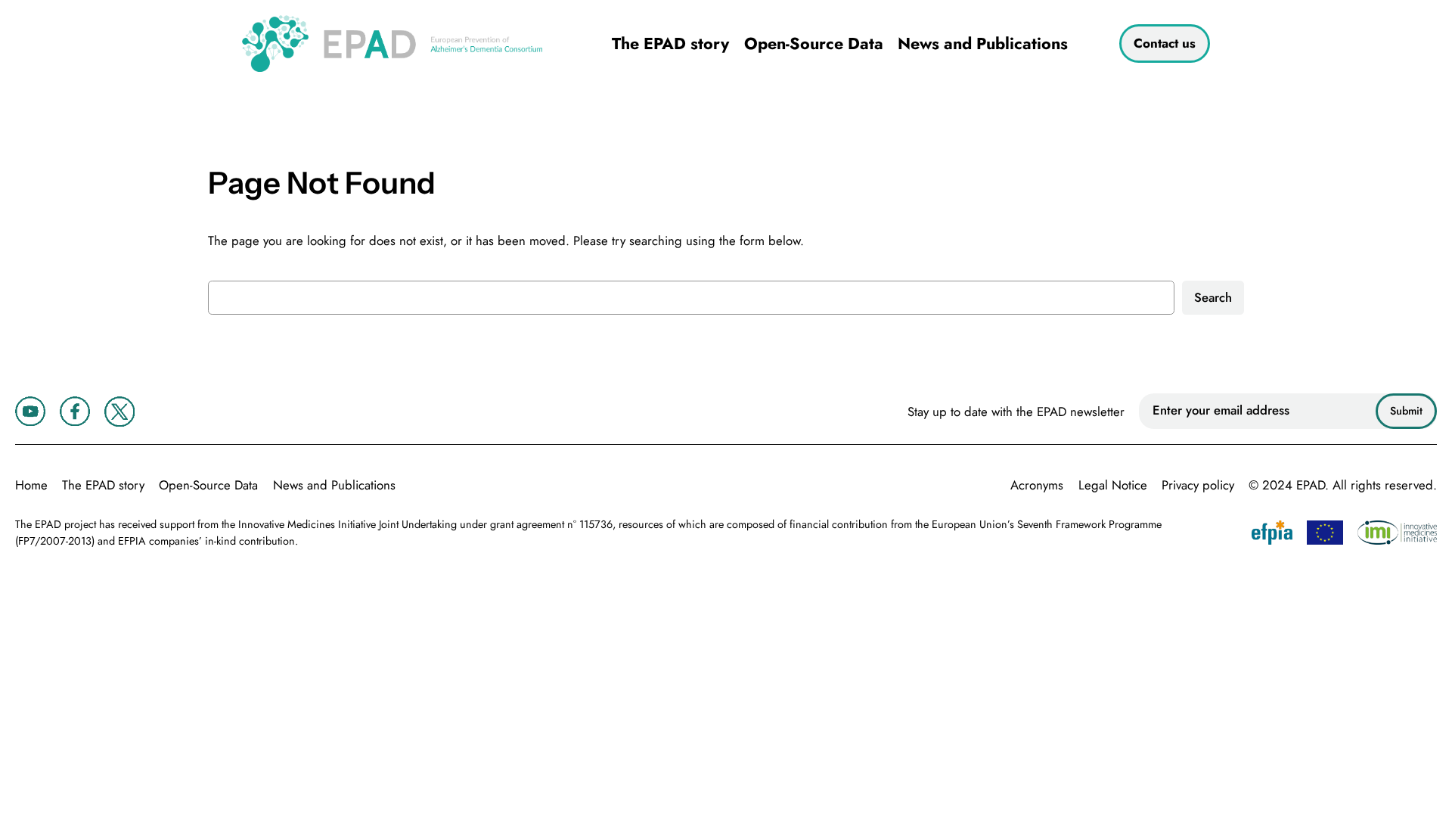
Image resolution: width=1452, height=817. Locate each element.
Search (1213, 297)
